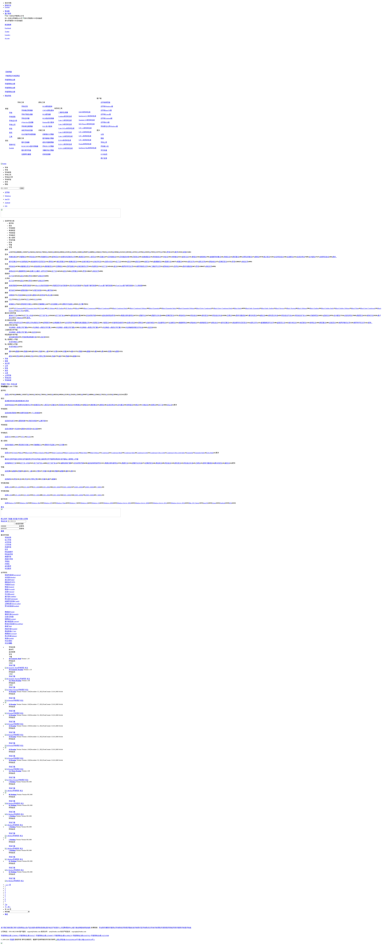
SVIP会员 (104, 154)
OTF (18, 299)
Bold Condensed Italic (72, 453)
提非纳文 (166, 266)
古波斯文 (290, 257)
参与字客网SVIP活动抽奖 (14, 21)
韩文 (136, 405)
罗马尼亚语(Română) (12, 606)
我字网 (168, 927)
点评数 (25, 519)
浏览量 (15, 519)
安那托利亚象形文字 (68, 257)
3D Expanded (18, 308)
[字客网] (3, 163)
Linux (214, 503)
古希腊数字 (57, 323)
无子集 (80, 304)
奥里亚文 (82, 257)
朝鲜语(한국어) (10, 582)
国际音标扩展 (75, 315)
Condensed (105, 453)
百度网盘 (8, 72)
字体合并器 (25, 118)
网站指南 (87, 927)
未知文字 (244, 261)
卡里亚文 (105, 323)
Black (77, 308)
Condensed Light (142, 453)
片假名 (7, 564)
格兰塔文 (266, 257)
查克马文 (185, 257)
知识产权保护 (54, 927)
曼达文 (262, 315)
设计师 (7, 363)
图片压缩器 (25, 142)
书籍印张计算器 (48, 150)
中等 (55, 351)
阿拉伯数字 (9, 552)
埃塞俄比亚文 (25, 266)
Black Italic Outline (267, 308)
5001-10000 (67, 487)
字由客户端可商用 (89, 285)
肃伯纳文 (193, 323)
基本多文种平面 (10, 459)
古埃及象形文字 (82, 266)
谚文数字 (8, 566)
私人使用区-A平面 (71, 459)
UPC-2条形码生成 (85, 136)
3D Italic (41, 308)
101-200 (17, 487)
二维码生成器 (63, 112)
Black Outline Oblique (342, 308)
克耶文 (153, 405)
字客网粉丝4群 (10, 88)
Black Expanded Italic (169, 308)
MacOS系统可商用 (42, 285)
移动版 (7, 11)
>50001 (99, 487)
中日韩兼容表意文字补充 (134, 327)
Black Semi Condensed (367, 308)
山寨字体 (49, 290)
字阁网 (178, 927)
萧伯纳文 (212, 261)
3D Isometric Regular (16, 669)
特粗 (80, 351)
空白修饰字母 (90, 315)
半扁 (53, 356)
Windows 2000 (108, 503)
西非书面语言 (187, 266)
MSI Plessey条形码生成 (87, 124)
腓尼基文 (235, 257)
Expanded (189, 453)
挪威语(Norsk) (9, 612)
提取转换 (24, 290)
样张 (10, 128)
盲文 (128, 261)
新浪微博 (8, 25)
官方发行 (12, 290)
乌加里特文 (161, 323)
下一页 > (8, 907)
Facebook (8, 28)
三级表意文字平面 (46, 459)
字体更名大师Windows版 (109, 126)
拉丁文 (118, 261)
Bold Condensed (57, 453)
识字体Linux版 (106, 114)
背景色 (21, 528)
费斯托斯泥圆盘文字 (82, 323)
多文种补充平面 (21, 459)
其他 (184, 252)
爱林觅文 (55, 257)
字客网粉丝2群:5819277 (27, 935)
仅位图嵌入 (55, 304)
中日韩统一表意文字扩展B (18, 327)
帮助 (102, 138)
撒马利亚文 (253, 315)
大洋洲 (26, 401)
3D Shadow (69, 308)
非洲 (12, 401)
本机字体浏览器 (27, 130)
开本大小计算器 (48, 146)
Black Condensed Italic (120, 308)
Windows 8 (84, 503)
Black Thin (19, 311)
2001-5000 (56, 487)
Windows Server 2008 (142, 503)
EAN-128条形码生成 (65, 148)
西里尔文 (168, 261)
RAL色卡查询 (47, 126)
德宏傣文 (203, 257)
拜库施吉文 (157, 257)
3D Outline (59, 308)
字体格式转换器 (27, 110)
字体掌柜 (157, 927)
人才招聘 (62, 927)
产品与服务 (32, 927)
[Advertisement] (193, 55)
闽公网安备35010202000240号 (67, 939)
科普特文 (95, 266)
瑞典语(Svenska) (10, 619)
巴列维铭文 (112, 257)
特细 (25, 351)
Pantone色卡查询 (48, 122)
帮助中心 (69, 927)
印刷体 (11, 295)
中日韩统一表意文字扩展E (89, 327)
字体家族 (12, 117)
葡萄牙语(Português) (11, 614)
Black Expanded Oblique (186, 308)
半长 (31, 356)
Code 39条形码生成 (65, 124)
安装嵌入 (12, 304)
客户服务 (8, 13)
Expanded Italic (200, 453)
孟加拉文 (326, 315)
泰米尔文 (370, 315)
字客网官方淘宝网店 (12, 76)
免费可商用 (27, 285)
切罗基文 (74, 271)
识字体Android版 (106, 118)
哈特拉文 (312, 323)
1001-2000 (46, 487)
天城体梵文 (314, 315)
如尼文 (146, 261)
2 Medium (12, 839)
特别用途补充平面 (59, 459)
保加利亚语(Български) (13, 575)
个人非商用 (138, 285)
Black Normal (291, 308)
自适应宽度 (20, 524)
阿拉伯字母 (9, 554)
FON (35, 299)
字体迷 (188, 927)
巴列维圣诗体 (124, 257)
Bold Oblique (94, 453)
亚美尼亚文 (223, 261)
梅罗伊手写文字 (127, 266)
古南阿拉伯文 (324, 257)
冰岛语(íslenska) (10, 577)
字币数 (20, 519)
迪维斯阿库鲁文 (215, 257)
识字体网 (117, 927)
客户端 (74, 927)
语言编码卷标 (13, 337)
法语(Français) (9, 592)
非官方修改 (37, 290)
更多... (334, 257)
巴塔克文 (135, 257)
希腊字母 (8, 556)
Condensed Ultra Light (157, 453)
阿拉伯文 (32, 257)
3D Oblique (51, 308)
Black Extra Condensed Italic (223, 308)
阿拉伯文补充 (217, 315)
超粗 (88, 351)
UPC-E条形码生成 (85, 132)
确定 (6, 914)
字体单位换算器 (27, 126)
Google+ (7, 35)
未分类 (49, 295)
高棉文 (256, 257)
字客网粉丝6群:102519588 (100, 935)
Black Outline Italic (327, 308)
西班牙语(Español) (11, 629)
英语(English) (9, 638)
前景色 (21, 526)
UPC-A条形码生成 (85, 128)
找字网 (123, 927)
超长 (10, 356)
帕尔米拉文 (292, 323)
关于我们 (4, 927)
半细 (39, 351)
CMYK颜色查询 (48, 110)
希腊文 (179, 261)
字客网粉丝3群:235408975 (45, 935)
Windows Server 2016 (178, 503)
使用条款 (39, 927)
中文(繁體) (8, 643)
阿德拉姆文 (13, 257)
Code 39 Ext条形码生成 (66, 128)
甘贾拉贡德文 (247, 257)
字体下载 (12, 665)
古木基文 (312, 257)
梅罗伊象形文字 (141, 266)
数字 (176, 252)
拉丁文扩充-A (44, 315)
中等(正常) (42, 356)
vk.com (7, 38)
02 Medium (12, 805)
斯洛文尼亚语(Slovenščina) (14, 624)
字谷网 (101, 927)
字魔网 (106, 927)
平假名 (7, 561)
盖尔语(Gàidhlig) (10, 596)
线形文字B (202, 261)
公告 (102, 134)
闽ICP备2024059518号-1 (86, 939)
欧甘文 (137, 261)
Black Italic (237, 308)
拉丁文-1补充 (28, 315)
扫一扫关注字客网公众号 (13, 18)
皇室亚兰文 (281, 323)
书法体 (20, 295)
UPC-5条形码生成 (85, 140)
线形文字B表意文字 (33, 323)
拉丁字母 (8, 540)
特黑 (109, 351)
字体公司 (12, 124)
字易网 (163, 927)
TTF (10, 299)
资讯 (10, 132)
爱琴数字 (46, 323)
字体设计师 (13, 121)
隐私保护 (45, 927)
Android (222, 503)
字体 (10, 113)
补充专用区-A (13, 342)
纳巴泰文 (303, 323)
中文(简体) (8, 641)
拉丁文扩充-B (60, 315)
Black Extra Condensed (203, 308)
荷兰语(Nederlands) (11, 599)
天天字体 (151, 927)
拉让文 (169, 405)
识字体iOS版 (105, 122)
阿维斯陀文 (44, 257)
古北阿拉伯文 (278, 257)
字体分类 (14, 384)
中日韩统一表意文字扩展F (111, 327)
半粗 (64, 351)
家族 (6, 361)
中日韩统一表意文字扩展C (41, 327)
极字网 (173, 927)
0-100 (10, 487)
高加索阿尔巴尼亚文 (38, 261)
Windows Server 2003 (124, 503)
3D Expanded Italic (31, 308)
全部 (6, 394)
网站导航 (8, 96)
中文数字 (8, 568)
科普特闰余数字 (117, 323)
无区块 (150, 327)
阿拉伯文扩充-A (300, 315)
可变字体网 (143, 927)
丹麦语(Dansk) (10, 584)
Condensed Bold (116, 453)
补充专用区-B (13, 346)
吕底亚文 (332, 323)
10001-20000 (78, 487)
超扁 (74, 356)
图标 (34, 295)
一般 (46, 351)
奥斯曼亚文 (48, 266)
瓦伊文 (176, 266)
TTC (27, 299)
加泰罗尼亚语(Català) (12, 601)
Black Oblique (301, 308)
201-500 (26, 487)
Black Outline (314, 308)
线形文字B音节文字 (16, 323)
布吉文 (165, 257)
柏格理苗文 (146, 257)
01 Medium (12, 861)
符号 (168, 252)
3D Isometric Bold (15, 658)
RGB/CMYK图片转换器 (29, 146)
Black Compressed (90, 308)
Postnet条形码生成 (85, 144)
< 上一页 (8, 885)
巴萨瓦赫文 (70, 266)
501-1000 (36, 487)
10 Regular (12, 691)
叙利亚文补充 (273, 315)
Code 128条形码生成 (65, 136)
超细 (17, 351)
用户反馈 (104, 158)
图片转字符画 (26, 150)
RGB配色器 (46, 114)
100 (6, 904)
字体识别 (24, 106)
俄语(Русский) (10, 589)
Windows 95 (12, 503)
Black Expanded (154, 308)
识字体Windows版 (107, 106)
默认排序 (4, 519)
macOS (205, 503)
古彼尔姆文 (86, 261)
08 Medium (12, 794)
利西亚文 (96, 323)
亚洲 (6, 401)
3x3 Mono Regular (15, 680)
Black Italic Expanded (252, 308)
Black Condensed (103, 308)
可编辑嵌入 (42, 304)
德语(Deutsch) (9, 587)
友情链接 (80, 927)
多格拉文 (226, 257)
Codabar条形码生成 (65, 116)
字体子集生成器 (27, 114)
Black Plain (355, 308)
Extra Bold (209, 453)
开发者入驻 (105, 146)
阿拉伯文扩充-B (286, 315)
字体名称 (8, 537)
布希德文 (174, 257)
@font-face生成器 (27, 122)
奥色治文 (12, 271)
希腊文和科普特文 (127, 315)
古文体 (28, 295)
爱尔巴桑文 (13, 261)
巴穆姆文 (59, 266)
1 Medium (12, 782)
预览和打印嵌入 (26, 304)
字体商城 (8, 380)
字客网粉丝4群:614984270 (63, 935)
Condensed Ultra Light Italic (175, 453)
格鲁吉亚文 (73, 261)
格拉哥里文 (61, 261)
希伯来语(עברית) (10, 631)
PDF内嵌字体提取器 (28, 134)
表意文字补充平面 (33, 459)
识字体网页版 (105, 102)
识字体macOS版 (106, 110)
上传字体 (8, 375)
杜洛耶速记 (24, 261)
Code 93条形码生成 (65, 132)
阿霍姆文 (22, 257)
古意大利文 (108, 261)
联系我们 (10, 927)
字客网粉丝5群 (10, 92)
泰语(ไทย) (8, 626)
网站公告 (24, 927)
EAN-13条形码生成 (65, 144)
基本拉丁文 (13, 315)
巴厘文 (102, 257)
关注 (26, 668)
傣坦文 (194, 257)
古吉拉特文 (301, 257)
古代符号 (68, 323)
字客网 (3, 384)
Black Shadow (39, 453)
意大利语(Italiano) (11, 636)
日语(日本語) (9, 616)
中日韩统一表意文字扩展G (18, 332)
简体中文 (8, 5)
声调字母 (8, 547)
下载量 (10, 519)
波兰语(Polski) (9, 580)
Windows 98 (24, 503)
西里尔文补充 (156, 315)
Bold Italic (83, 453)
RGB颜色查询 (47, 106)
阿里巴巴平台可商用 (59, 285)
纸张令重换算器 (48, 142)
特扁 (67, 356)
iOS (230, 503)
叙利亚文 (205, 315)
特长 (17, 356)
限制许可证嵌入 (67, 304)
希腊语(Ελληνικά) (11, 633)
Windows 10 (95, 503)
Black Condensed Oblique (138, 308)
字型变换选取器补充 (29, 337)
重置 (2, 531)
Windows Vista (60, 503)
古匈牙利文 (97, 261)
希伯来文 (182, 315)
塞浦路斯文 (157, 261)
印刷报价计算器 (48, 134)
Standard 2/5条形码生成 (87, 120)
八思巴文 (92, 257)
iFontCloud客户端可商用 (123, 285)
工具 (10, 136)
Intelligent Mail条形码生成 (87, 148)
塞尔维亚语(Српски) (12, 621)
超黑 (116, 351)
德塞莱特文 (23, 271)
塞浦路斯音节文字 (267, 323)
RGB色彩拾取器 (48, 118)
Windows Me (36, 503)
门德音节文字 (155, 266)
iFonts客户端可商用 (105, 285)
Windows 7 (73, 503)
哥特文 (50, 261)
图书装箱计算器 (48, 138)
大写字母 (8, 542)
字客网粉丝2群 (10, 80)
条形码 (42, 295)
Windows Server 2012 (160, 503)
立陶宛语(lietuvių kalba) (13, 604)
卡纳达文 (19, 318)
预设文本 (4, 521)
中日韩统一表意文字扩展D (65, 327)
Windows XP (48, 503)
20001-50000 (89, 487)
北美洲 (16, 401)
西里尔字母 (9, 559)
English (7, 7)
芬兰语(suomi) (9, 594)
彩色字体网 (135, 927)
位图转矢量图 (26, 154)
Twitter (7, 31)
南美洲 (21, 401)
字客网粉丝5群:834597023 (82, 935)
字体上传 (104, 142)
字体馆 (183, 927)
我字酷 (128, 927)
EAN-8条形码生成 (64, 140)
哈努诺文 (129, 405)
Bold (47, 453)
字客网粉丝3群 (10, 84)
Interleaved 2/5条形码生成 (87, 116)
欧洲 (9, 401)
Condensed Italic (129, 453)
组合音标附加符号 (108, 315)
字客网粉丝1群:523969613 (10, 935)
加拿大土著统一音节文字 (38, 271)
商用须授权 (13, 285)
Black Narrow (279, 308)
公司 (6, 366)
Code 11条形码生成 (65, 120)
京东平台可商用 (75, 285)
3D (10, 308)
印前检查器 (46, 154)
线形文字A (191, 261)
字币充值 (104, 150)
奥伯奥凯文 (38, 266)
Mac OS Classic (194, 503)
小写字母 (8, 544)
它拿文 (229, 315)
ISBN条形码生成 (84, 112)
